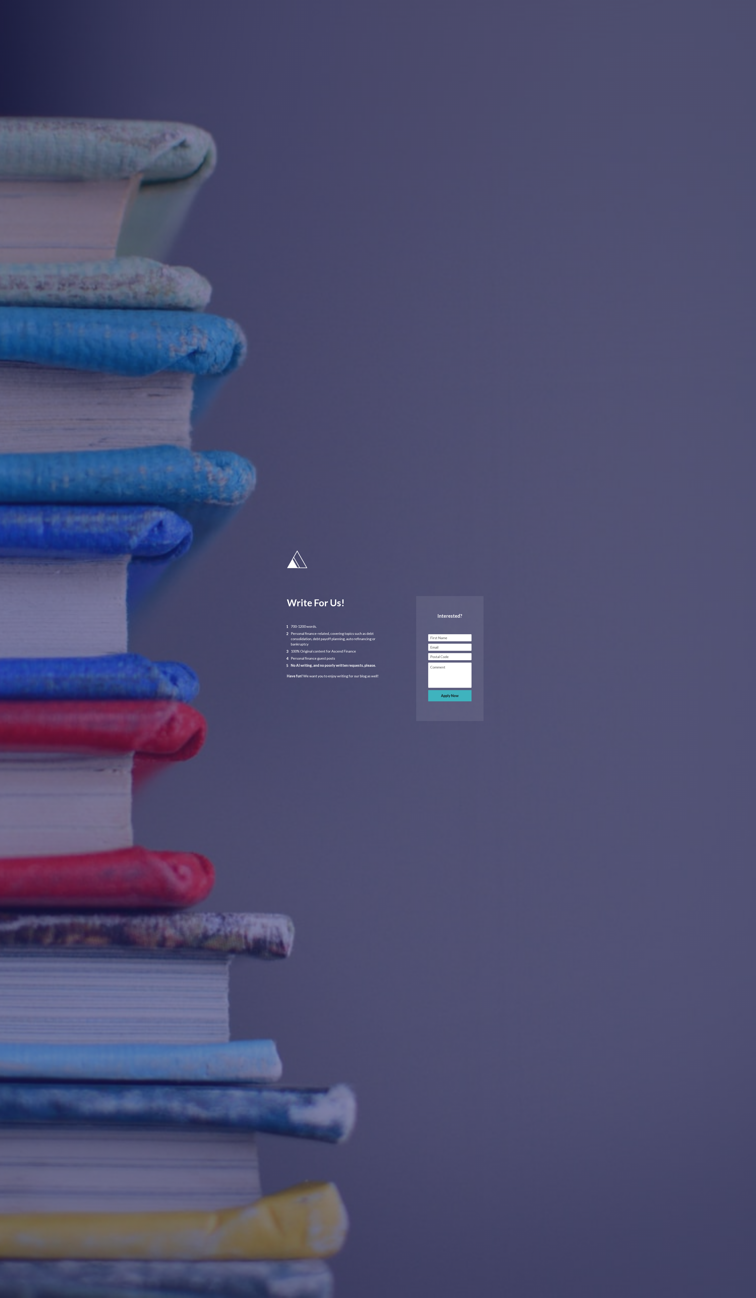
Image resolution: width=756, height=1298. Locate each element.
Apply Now (450, 695)
